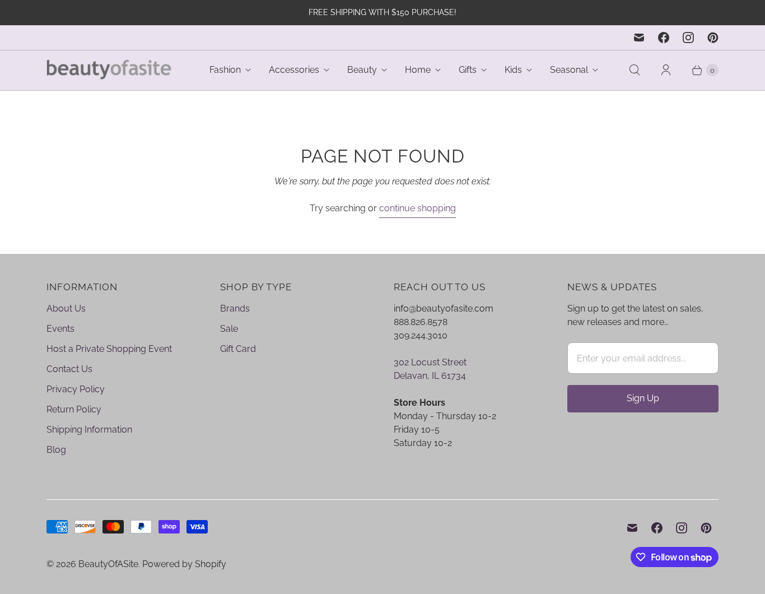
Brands (235, 308)
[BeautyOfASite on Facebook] (663, 37)
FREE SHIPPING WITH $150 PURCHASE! (382, 12)
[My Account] (666, 70)
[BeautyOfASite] (109, 70)
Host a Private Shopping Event (109, 349)
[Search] (634, 70)
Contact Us (69, 369)
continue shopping (417, 208)
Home (418, 69)
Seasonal (569, 69)
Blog (56, 449)
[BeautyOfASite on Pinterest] (713, 37)
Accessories (294, 69)
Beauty (362, 69)
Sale (229, 328)
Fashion (225, 69)
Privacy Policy (75, 389)
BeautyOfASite (108, 564)
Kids (513, 69)
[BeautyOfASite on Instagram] (688, 37)
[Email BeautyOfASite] (639, 37)
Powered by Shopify (184, 564)
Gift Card (238, 349)
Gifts (468, 69)
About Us (66, 308)
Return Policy (73, 409)
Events (60, 328)
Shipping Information (89, 429)
